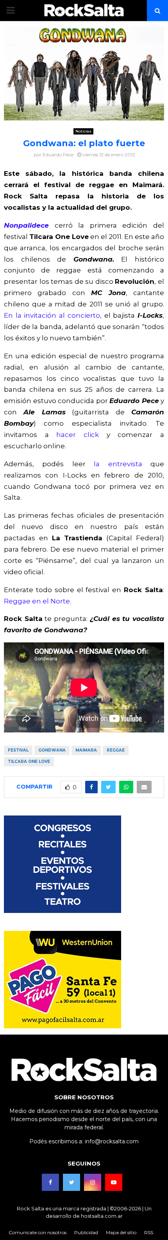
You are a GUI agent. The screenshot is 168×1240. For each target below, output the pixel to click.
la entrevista (118, 464)
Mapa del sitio (121, 1232)
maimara (86, 750)
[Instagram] (92, 1182)
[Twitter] (71, 1182)
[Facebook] (50, 1182)
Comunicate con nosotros (37, 1232)
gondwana (52, 750)
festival (18, 750)
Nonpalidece (26, 225)
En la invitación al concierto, (53, 315)
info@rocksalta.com (112, 1141)
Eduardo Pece (58, 154)
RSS (148, 1232)
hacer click (77, 435)
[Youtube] (113, 1182)
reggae (116, 750)
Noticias (83, 131)
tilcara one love (29, 761)
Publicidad (86, 1232)
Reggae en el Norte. (37, 601)
